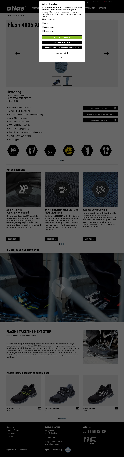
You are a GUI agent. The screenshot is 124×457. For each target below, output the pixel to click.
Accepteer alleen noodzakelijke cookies (62, 47)
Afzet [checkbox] (46, 23)
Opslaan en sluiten (62, 42)
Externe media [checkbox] (49, 27)
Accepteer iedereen (62, 37)
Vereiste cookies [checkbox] (50, 19)
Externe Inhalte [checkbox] (49, 31)
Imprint (62, 57)
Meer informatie (61, 53)
